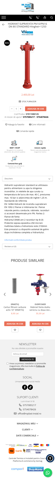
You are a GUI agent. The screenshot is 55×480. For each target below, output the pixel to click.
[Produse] (4, 18)
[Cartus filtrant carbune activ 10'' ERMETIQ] (15, 284)
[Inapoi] (2, 25)
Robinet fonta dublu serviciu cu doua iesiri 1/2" (40, 308)
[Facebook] (24, 387)
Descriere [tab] (9, 178)
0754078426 (29, 409)
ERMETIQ (15, 304)
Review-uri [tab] (10, 246)
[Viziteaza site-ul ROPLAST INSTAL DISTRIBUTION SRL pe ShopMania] (35, 469)
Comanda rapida (26, 131)
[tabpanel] (27, 64)
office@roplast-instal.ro (29, 413)
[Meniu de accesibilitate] (50, 458)
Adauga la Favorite (15, 124)
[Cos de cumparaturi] (45, 18)
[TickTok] (30, 387)
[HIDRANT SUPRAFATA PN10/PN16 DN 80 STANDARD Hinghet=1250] (27, 64)
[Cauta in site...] (51, 18)
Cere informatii (38, 124)
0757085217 (29, 405)
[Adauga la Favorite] (15, 330)
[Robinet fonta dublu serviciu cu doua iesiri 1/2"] (40, 284)
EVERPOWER (40, 304)
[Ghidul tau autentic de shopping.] (17, 469)
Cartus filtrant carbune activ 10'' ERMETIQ (15, 308)
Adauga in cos (35, 108)
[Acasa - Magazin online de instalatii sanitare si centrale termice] (27, 7)
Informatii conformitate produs (18, 240)
